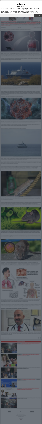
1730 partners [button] (6, 8)
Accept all (38, 15)
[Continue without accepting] (0, 0)
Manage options (29, 15)
